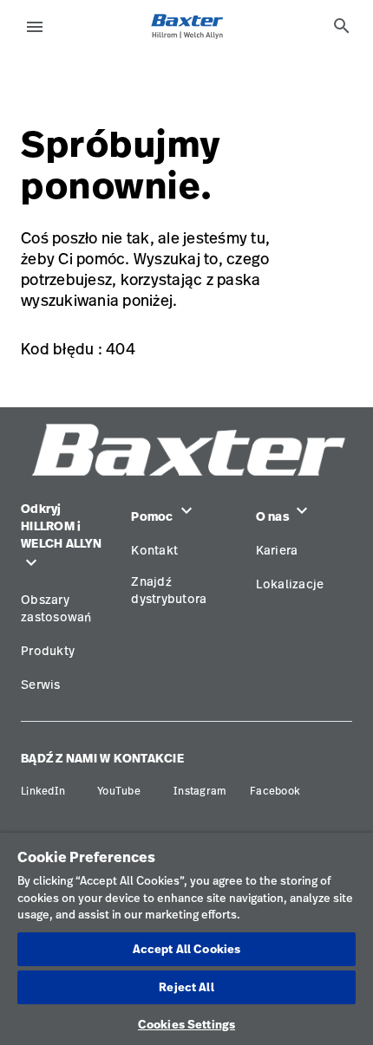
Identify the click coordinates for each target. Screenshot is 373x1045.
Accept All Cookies (186, 949)
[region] (186, 939)
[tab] (341, 26)
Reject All (186, 987)
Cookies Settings (186, 1024)
